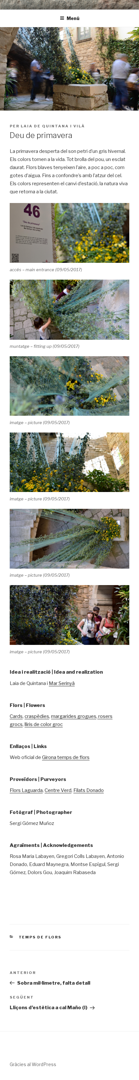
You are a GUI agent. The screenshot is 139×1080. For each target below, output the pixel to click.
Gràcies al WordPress (33, 1064)
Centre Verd (58, 790)
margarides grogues (73, 716)
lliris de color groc (44, 724)
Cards (16, 716)
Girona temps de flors (66, 757)
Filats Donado (88, 790)
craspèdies (37, 716)
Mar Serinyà (62, 683)
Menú (73, 18)
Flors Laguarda (26, 790)
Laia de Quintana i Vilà (53, 126)
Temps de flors (40, 937)
